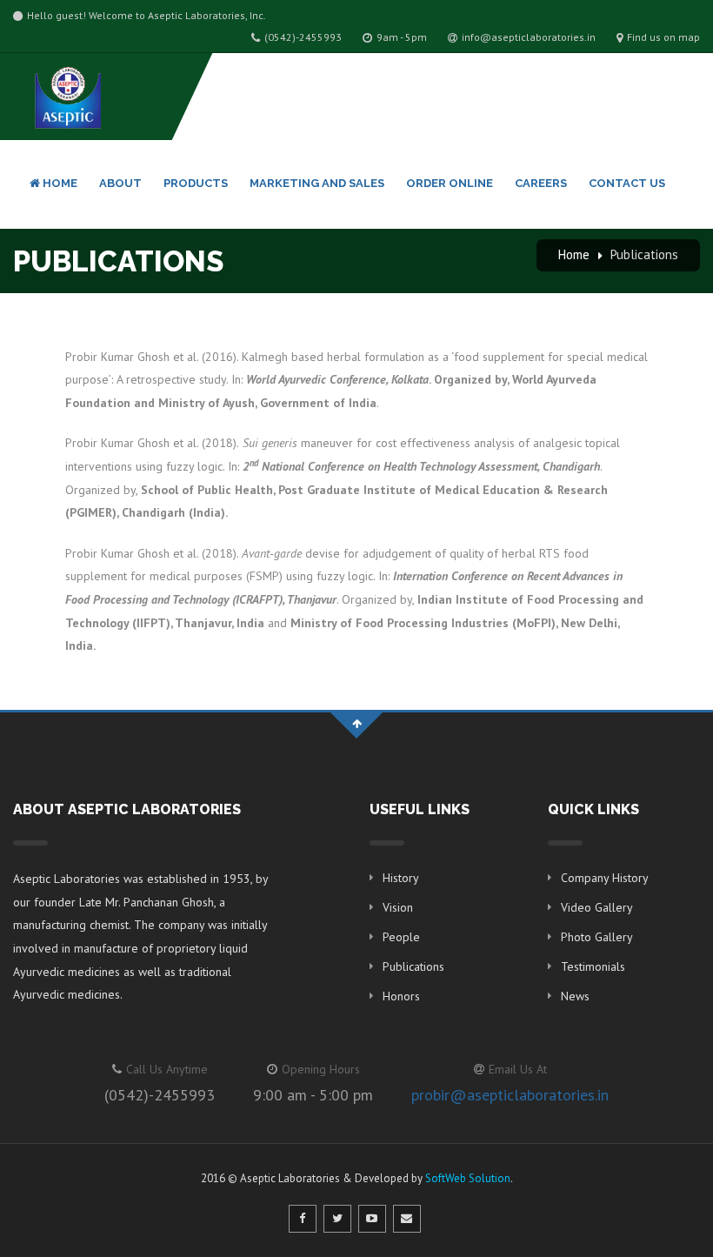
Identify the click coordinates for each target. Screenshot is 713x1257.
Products (195, 183)
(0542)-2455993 (303, 36)
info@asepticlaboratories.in (529, 36)
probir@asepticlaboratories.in (510, 1095)
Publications (644, 254)
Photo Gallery (597, 937)
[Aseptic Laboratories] (66, 96)
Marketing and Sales (317, 183)
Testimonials (593, 966)
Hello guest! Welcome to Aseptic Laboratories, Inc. (146, 15)
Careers (541, 183)
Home (58, 183)
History (401, 878)
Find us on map (663, 36)
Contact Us (627, 183)
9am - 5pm (401, 36)
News (575, 996)
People (401, 937)
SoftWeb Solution (467, 1178)
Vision (398, 907)
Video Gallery (597, 907)
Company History (605, 878)
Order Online (449, 183)
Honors (401, 996)
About (120, 183)
